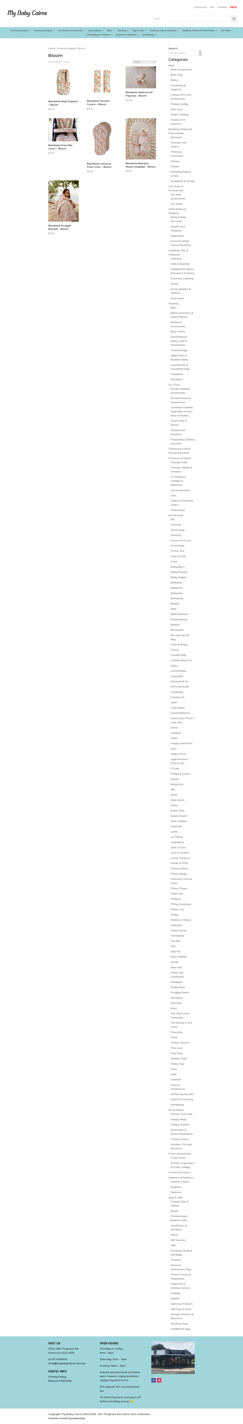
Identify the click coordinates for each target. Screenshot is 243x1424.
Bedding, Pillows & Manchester (198, 31)
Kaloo (174, 805)
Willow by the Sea (182, 1094)
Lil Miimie (177, 836)
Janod (174, 779)
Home (51, 48)
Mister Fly (177, 909)
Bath (109, 31)
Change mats (179, 462)
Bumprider (177, 629)
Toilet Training (179, 114)
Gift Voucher (178, 1240)
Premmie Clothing (182, 278)
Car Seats (177, 203)
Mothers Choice (181, 920)
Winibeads (177, 1104)
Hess (174, 748)
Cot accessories (180, 490)
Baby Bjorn (178, 566)
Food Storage (179, 350)
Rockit (174, 962)
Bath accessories (181, 69)
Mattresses (178, 510)
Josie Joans (178, 800)
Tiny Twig (176, 1053)
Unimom (176, 1079)
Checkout (222, 7)
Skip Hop (176, 967)
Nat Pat (175, 941)
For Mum (225, 31)
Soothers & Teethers (126, 35)
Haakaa (176, 732)
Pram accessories (179, 1153)
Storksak (176, 1003)
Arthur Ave (177, 551)
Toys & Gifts (138, 31)
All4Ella (176, 535)
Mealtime (177, 374)
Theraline (177, 1032)
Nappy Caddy (179, 104)
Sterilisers (177, 379)
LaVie (174, 831)
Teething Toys (179, 1323)
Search (172, 48)
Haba (174, 738)
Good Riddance (180, 713)
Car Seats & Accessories (70, 31)
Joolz (174, 794)
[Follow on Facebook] (153, 1380)
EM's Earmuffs (180, 686)
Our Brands (148, 35)
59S (173, 519)
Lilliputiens (177, 842)
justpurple (78, 1418)
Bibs (173, 307)
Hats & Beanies (180, 263)
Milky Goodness (181, 904)
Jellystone (177, 784)
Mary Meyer (179, 888)
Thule (174, 1037)
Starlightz (177, 997)
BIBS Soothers (180, 614)
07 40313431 (59, 1359)
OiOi (173, 946)
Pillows (175, 161)
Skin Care (177, 109)
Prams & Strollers (19, 31)
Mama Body (179, 873)
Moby (174, 914)
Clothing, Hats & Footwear (163, 31)
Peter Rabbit (178, 956)
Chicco (175, 649)
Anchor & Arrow (181, 540)
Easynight (177, 676)
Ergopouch (177, 697)
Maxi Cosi (177, 893)
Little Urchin (178, 847)
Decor (174, 1234)
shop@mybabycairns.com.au (66, 1363)
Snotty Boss (178, 987)
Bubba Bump (179, 619)
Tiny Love (176, 1048)
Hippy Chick (178, 753)
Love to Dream (180, 852)
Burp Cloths (178, 331)
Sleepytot (177, 982)
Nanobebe (177, 935)
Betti (173, 609)
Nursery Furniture (43, 31)
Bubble (175, 624)
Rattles (175, 1298)
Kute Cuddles (179, 821)
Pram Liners (178, 1157)
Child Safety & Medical (98, 35)
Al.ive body (178, 530)
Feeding (122, 31)
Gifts (173, 1245)
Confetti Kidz (178, 655)
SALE (233, 7)
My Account (200, 7)
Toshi (174, 1069)
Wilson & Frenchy (182, 1099)
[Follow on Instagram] (159, 1380)
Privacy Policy (57, 1376)
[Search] (200, 53)
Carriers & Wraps (181, 1114)
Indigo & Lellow (180, 773)
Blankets (176, 137)
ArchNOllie (177, 545)
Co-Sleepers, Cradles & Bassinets (178, 480)
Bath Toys (177, 74)
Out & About (95, 31)
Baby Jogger (179, 577)
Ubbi (173, 1074)
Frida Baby (178, 707)
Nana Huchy (178, 930)
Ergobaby (177, 692)
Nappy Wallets (180, 1124)
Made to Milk (179, 863)
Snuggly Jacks (180, 992)
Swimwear (177, 298)
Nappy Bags (178, 1119)
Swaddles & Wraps (183, 181)
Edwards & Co (179, 681)
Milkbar (176, 899)
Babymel (176, 587)
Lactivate (176, 826)
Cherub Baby (179, 644)
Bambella (177, 598)
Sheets (175, 166)
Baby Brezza (179, 572)
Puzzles (175, 1293)
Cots (173, 495)
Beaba (175, 603)
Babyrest (176, 593)
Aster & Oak (178, 556)
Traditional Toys (181, 1328)
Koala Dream (179, 816)
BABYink (176, 582)
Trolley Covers (180, 1139)
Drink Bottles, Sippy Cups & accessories (179, 340)
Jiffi (173, 789)
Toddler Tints (179, 1058)
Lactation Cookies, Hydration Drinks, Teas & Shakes (182, 411)
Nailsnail (176, 925)
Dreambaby (178, 670)
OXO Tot (175, 951)
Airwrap (176, 524)
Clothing (176, 258)
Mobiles (176, 1260)
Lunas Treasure (180, 858)
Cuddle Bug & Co (181, 660)
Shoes (174, 283)
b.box (174, 561)
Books (174, 1211)
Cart (212, 7)
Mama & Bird (179, 868)
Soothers (176, 1187)
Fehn (174, 702)
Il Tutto (175, 768)
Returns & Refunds (60, 1380)
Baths (174, 80)
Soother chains (180, 1181)
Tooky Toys (177, 1063)
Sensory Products (182, 1303)
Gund (174, 727)
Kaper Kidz (177, 810)
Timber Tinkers (180, 1042)
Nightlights (177, 235)
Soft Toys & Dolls (181, 1309)
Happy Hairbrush (182, 743)
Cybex (174, 665)
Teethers (176, 1192)
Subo (174, 1008)
